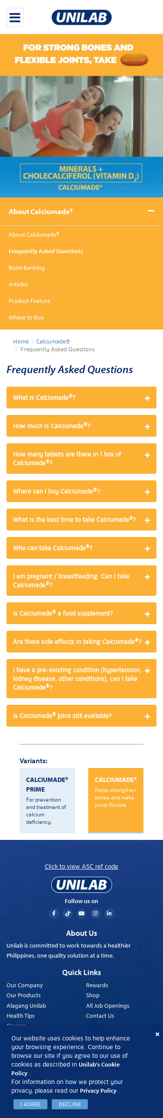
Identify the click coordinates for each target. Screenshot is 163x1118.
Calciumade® (53, 341)
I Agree (30, 1104)
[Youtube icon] (82, 913)
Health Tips (21, 1015)
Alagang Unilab (26, 1005)
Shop (93, 995)
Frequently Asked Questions (46, 251)
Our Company (25, 985)
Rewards (97, 985)
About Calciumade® (41, 211)
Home (21, 341)
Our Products (24, 995)
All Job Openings (108, 1005)
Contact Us (100, 1015)
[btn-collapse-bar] (15, 17)
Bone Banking (27, 268)
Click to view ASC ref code (81, 866)
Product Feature (29, 301)
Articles (18, 284)
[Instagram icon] (95, 913)
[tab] (81, 397)
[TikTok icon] (68, 913)
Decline (70, 1104)
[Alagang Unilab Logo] (82, 885)
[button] (81, 397)
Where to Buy (26, 317)
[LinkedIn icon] (109, 913)
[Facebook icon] (54, 913)
